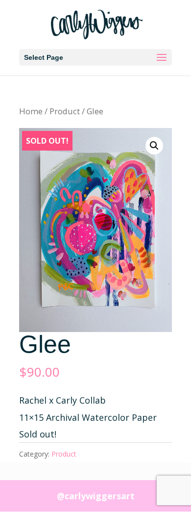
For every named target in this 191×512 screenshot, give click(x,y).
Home (31, 111)
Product (64, 111)
